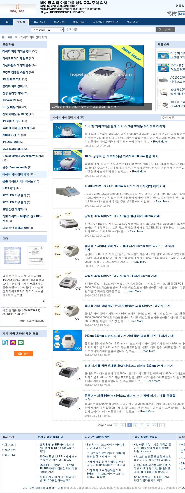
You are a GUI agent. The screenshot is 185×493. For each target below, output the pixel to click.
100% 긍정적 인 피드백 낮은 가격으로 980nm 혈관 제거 (85, 106)
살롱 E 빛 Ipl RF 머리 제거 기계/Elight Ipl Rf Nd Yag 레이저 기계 (57, 448)
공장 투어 (59, 21)
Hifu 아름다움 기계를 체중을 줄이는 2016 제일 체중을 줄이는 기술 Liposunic (152, 448)
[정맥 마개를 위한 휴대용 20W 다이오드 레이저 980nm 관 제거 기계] (67, 375)
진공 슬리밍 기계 (12, 93)
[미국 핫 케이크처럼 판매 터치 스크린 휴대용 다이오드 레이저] (163, 56)
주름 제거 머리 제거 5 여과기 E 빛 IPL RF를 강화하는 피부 (58, 478)
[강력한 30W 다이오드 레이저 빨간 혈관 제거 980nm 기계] (163, 92)
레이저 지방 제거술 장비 (17, 51)
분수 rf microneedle (14, 167)
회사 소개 (39, 21)
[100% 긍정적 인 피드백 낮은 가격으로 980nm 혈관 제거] (101, 75)
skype (5, 341)
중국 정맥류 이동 (53, 487)
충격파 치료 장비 (12, 86)
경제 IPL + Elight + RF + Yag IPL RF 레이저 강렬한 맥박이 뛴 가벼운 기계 (58, 468)
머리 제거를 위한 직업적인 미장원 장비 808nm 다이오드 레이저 (106, 463)
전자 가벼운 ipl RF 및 (15, 114)
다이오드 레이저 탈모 (15, 58)
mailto (21, 341)
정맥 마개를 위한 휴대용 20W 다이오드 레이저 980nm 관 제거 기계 (129, 365)
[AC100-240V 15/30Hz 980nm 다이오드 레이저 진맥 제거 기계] (163, 80)
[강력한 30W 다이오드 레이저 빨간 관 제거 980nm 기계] (67, 285)
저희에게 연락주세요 (105, 21)
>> (154, 425)
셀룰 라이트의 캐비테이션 (18, 181)
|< (115, 425)
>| (162, 425)
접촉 (26, 353)
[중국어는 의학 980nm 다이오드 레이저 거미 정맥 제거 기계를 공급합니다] (67, 405)
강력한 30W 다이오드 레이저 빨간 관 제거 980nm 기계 (121, 276)
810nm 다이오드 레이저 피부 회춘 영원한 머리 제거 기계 (106, 455)
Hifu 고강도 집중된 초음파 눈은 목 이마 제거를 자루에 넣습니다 (152, 458)
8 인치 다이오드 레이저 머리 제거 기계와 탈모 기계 (105, 446)
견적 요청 (132, 21)
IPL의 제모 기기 (11, 79)
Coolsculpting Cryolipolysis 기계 (23, 156)
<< (122, 425)
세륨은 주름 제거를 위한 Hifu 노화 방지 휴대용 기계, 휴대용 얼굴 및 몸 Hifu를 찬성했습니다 (153, 468)
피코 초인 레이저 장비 (15, 227)
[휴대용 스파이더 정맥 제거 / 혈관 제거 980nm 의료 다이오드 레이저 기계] (163, 104)
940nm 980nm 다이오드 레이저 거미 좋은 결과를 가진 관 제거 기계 (129, 335)
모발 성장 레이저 (12, 209)
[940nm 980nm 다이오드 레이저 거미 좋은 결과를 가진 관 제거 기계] (67, 345)
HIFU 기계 (8, 188)
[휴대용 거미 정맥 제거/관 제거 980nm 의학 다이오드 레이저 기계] (67, 315)
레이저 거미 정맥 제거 (15, 174)
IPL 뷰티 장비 (10, 142)
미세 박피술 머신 (12, 149)
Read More (160, 141)
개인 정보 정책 (32, 487)
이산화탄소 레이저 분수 (16, 65)
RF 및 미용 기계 (12, 107)
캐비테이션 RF (11, 135)
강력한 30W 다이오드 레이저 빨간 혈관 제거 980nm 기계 (122, 216)
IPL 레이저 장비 (11, 121)
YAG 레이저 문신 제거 (15, 128)
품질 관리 (79, 21)
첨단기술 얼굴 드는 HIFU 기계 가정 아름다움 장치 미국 (152, 478)
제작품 (21, 21)
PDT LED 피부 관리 (14, 195)
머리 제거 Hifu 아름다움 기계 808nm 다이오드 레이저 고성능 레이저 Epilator (105, 474)
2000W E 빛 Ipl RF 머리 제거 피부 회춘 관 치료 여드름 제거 (58, 458)
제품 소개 (12, 37)
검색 (168, 29)
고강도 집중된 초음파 (15, 72)
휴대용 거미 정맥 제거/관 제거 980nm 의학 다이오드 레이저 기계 (127, 306)
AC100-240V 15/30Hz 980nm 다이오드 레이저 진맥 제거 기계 (125, 186)
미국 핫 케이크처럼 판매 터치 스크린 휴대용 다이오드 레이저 (125, 126)
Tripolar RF (9, 100)
